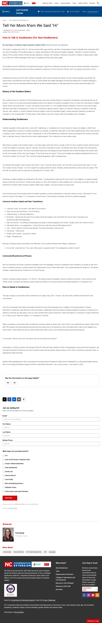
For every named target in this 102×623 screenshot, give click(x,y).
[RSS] (97, 595)
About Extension (62, 568)
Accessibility (19, 612)
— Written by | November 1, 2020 (16, 30)
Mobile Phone (8, 440)
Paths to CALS (82, 3)
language (52, 552)
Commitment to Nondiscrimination (23, 600)
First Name (7, 424)
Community (7, 552)
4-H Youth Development (33, 552)
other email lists (20, 504)
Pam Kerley (14, 30)
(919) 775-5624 (74, 11)
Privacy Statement (49, 600)
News (4, 20)
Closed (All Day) (92, 11)
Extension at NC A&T (63, 586)
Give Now (92, 3)
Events (56, 3)
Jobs (57, 571)
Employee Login (93, 621)
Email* (5, 416)
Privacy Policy (12, 508)
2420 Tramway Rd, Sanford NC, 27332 (52, 11)
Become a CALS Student (65, 583)
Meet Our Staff (47, 3)
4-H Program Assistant (21, 536)
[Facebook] (84, 595)
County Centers (65, 3)
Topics (74, 3)
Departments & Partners (64, 574)
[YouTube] (93, 595)
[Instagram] (89, 595)
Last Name (6, 432)
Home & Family (18, 552)
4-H (45, 552)
